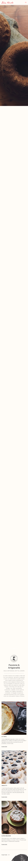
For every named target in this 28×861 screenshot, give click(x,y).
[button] (25, 2)
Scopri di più (4, 746)
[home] (7, 2)
